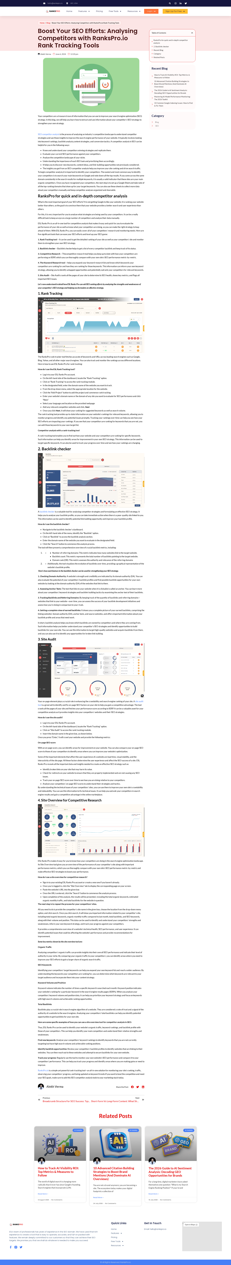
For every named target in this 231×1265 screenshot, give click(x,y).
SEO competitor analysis (48, 134)
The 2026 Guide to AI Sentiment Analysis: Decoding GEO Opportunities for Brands (170, 1171)
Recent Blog (158, 50)
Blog (48, 23)
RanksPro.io (43, 1070)
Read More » (43, 1194)
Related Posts (159, 57)
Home (69, 11)
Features (82, 11)
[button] (170, 3)
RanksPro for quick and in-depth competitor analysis (171, 41)
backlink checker (47, 511)
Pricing (99, 11)
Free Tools (113, 11)
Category (157, 54)
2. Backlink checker (161, 46)
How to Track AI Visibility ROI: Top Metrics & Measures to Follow (58, 1171)
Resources (133, 11)
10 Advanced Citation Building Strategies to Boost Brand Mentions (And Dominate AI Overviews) (113, 1173)
